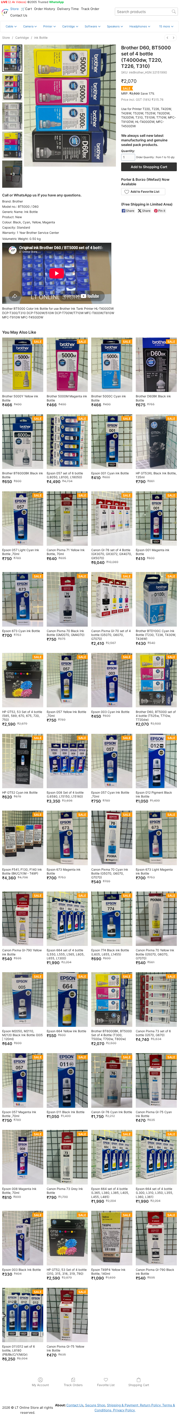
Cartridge (22, 37)
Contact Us (18, 15)
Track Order (90, 9)
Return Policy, (150, 1405)
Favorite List (106, 1385)
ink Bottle (41, 37)
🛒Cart (26, 9)
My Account (40, 1385)
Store (14, 9)
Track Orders (73, 1385)
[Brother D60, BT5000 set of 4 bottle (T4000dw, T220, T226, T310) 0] (12, 58)
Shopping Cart (138, 1385)
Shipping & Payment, (123, 1405)
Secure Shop (95, 1405)
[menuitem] (167, 38)
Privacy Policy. (123, 1410)
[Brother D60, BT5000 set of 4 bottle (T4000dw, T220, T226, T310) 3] (12, 145)
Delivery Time (68, 9)
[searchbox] (146, 12)
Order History (44, 9)
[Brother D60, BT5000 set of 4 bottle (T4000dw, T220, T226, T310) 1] (12, 87)
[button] (166, 26)
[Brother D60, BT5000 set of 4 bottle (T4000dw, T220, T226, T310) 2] (12, 116)
